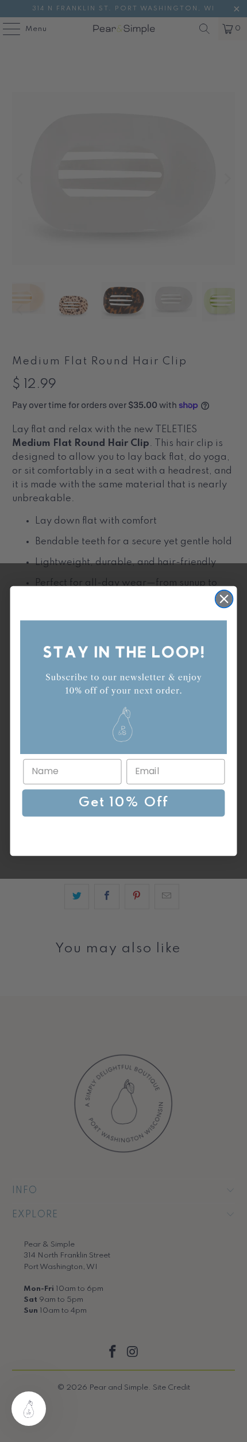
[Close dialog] (224, 599)
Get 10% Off (123, 803)
